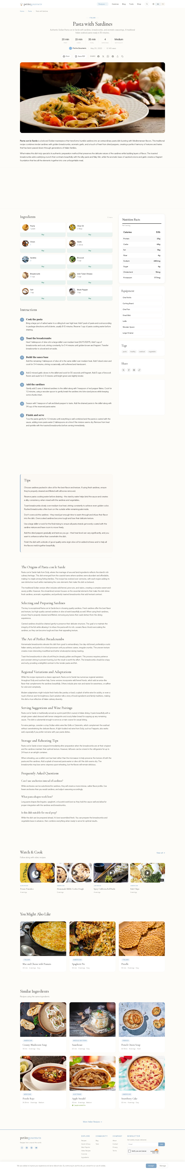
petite (33, 4)
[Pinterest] (113, 56)
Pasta (30, 11)
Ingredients (85, 1157)
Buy (43, 234)
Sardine (33, 258)
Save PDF (81, 56)
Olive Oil (80, 226)
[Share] (118, 56)
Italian (92, 18)
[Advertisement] (92, 188)
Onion (32, 242)
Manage (163, 1166)
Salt (31, 290)
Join (161, 1144)
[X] (103, 56)
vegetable (152, 351)
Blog (124, 4)
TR (162, 4)
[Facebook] (98, 56)
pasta (125, 351)
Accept (151, 1166)
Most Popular (85, 1147)
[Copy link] (122, 56)
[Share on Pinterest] (134, 370)
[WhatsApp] (108, 56)
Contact (115, 1144)
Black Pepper (82, 290)
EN (158, 4)
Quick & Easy (85, 1144)
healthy (132, 351)
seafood (142, 351)
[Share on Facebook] (129, 370)
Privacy (115, 1147)
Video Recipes (86, 1151)
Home (22, 11)
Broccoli (80, 258)
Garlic (79, 242)
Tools (131, 4)
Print (68, 56)
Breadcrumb (35, 274)
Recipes (102, 4)
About (114, 1140)
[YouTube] (36, 1148)
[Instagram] (22, 1148)
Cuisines (115, 4)
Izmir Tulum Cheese (84, 274)
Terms (115, 1151)
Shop (139, 4)
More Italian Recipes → (92, 1122)
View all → (161, 853)
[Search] (147, 4)
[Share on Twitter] (123, 370)
